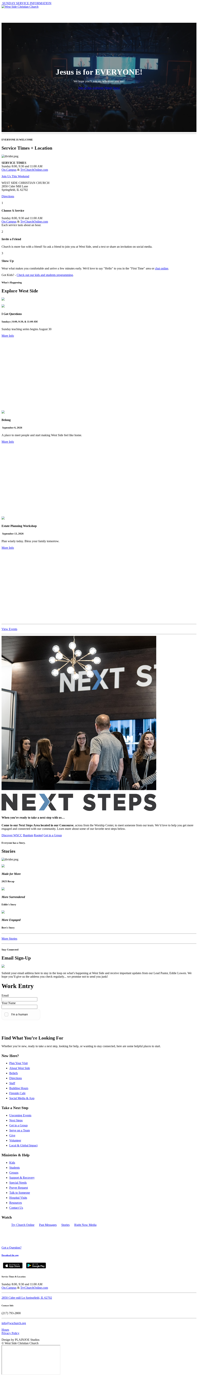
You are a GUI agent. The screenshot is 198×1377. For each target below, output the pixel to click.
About (10, 12)
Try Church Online (22, 1224)
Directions (8, 196)
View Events (9, 629)
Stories (65, 1224)
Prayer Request (18, 1187)
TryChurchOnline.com (34, 169)
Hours (5, 1329)
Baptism (28, 835)
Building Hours (18, 1088)
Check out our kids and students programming (45, 275)
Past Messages (48, 1224)
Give (12, 1135)
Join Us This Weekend (15, 176)
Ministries (92, 12)
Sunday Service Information (26, 3)
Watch (132, 12)
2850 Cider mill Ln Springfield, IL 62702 (27, 1297)
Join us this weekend (91, 87)
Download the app (10, 1255)
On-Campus (9, 169)
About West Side (19, 1068)
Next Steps (16, 1120)
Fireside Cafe (17, 1093)
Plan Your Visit (18, 1063)
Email (5, 995)
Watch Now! (112, 87)
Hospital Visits (18, 1197)
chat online (161, 268)
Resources (15, 1202)
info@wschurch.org (14, 1323)
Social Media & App (21, 1098)
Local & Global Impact (23, 1145)
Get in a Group (53, 835)
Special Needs (18, 1182)
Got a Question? (11, 1247)
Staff (12, 1083)
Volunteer (15, 1140)
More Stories (9, 938)
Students (14, 1167)
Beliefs (13, 1073)
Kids (12, 1162)
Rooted (38, 835)
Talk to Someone (19, 1192)
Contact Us (16, 1207)
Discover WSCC (12, 835)
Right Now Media (85, 1224)
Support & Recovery (22, 1177)
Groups (13, 1172)
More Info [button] (8, 335)
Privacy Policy (10, 1333)
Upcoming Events (20, 1115)
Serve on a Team (19, 1130)
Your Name (9, 1003)
